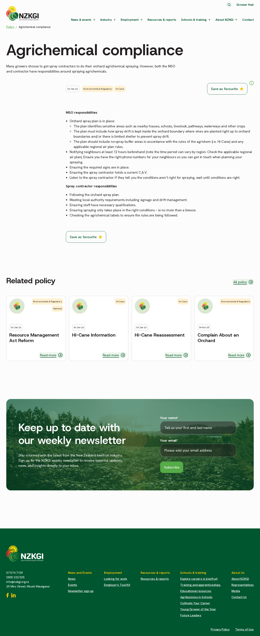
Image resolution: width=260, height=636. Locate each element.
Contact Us (238, 597)
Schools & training (194, 20)
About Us (238, 573)
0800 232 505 (15, 577)
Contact (248, 20)
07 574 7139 (14, 573)
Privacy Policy (220, 629)
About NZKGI (224, 20)
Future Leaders (190, 615)
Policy (10, 27)
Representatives (242, 585)
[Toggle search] (229, 4)
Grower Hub (245, 5)
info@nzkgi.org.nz (17, 582)
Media (235, 591)
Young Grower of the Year (198, 609)
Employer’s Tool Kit (117, 585)
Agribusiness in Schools (196, 597)
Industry (106, 20)
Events (72, 585)
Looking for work (115, 579)
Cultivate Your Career (195, 603)
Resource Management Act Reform (34, 337)
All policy (240, 282)
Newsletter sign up (80, 591)
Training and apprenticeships (200, 585)
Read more (48, 355)
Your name (169, 418)
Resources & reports (162, 20)
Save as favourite (224, 89)
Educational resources (195, 591)
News (71, 579)
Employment (129, 20)
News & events (81, 20)
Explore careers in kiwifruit (199, 579)
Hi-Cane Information (94, 335)
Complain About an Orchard (218, 337)
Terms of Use (244, 629)
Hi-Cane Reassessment (160, 335)
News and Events (80, 573)
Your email (169, 440)
